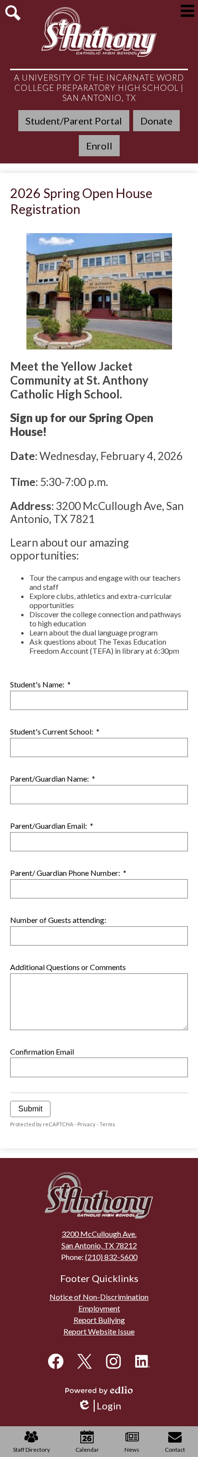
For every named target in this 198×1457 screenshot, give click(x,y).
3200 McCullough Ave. (99, 1233)
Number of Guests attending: (58, 919)
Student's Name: (40, 684)
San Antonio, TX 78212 (99, 1245)
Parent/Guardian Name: (52, 778)
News (131, 1449)
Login (102, 1406)
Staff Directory (31, 1449)
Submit (30, 1109)
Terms (107, 1124)
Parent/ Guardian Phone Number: (68, 872)
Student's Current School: (54, 731)
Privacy (86, 1124)
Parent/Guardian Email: (51, 825)
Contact (175, 1449)
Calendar (87, 1449)
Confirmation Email (42, 1051)
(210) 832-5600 (111, 1256)
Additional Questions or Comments (68, 966)
